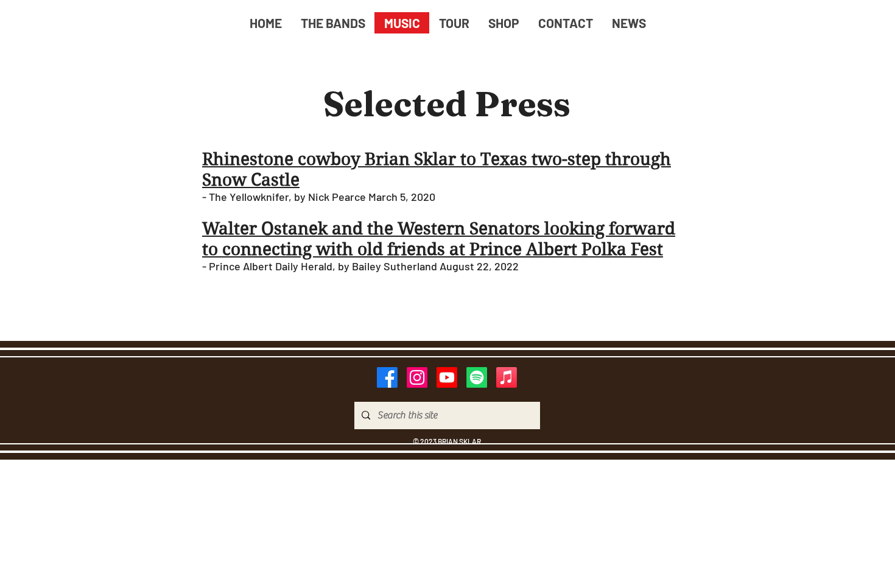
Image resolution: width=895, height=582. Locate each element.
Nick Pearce (338, 196)
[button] (332, 22)
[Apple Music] (506, 377)
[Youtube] (447, 377)
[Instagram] (417, 377)
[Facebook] (387, 377)
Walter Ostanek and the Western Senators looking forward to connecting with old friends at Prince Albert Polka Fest (438, 239)
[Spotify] (476, 377)
